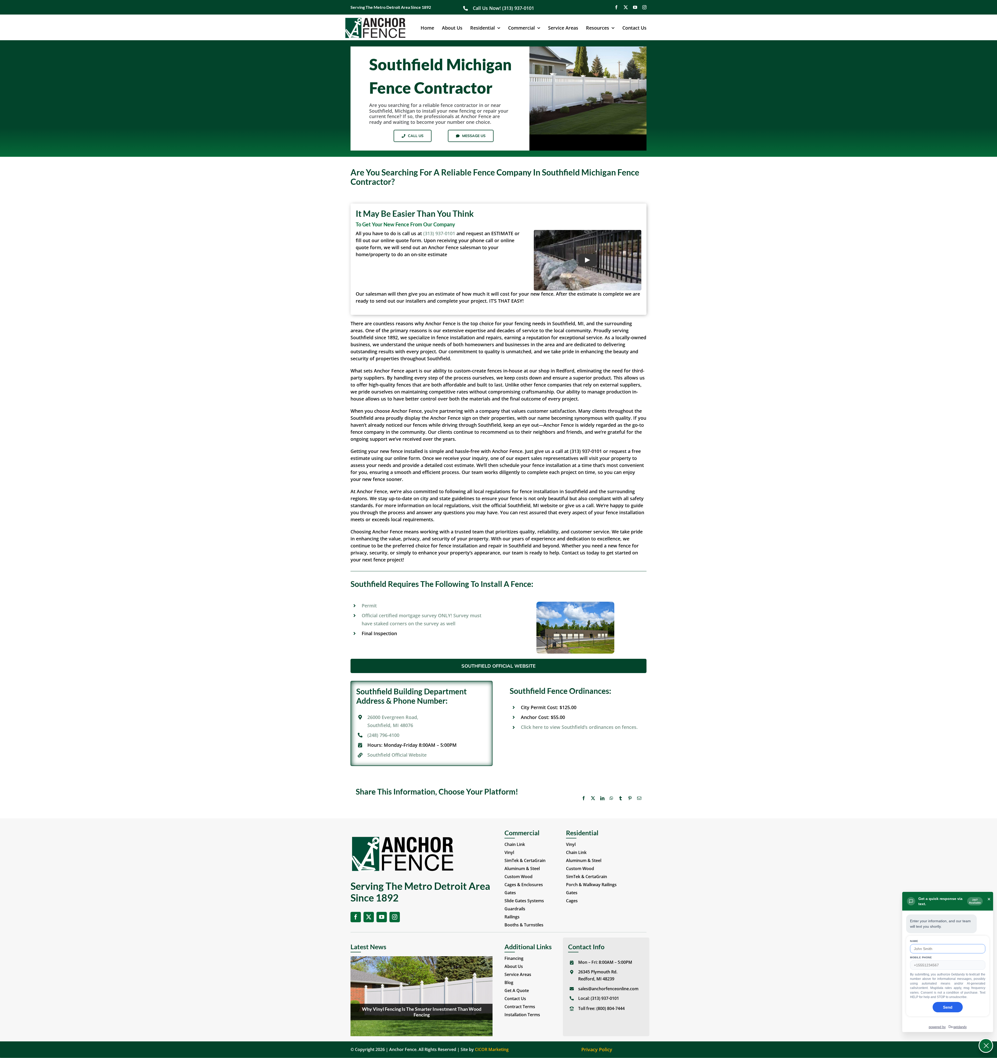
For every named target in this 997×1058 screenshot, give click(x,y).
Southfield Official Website (397, 755)
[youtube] (635, 7)
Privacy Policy (596, 1049)
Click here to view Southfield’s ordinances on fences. (579, 727)
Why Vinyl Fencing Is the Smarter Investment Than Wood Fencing (421, 1012)
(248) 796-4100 (383, 735)
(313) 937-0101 (439, 233)
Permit (369, 605)
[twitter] (626, 7)
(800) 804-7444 (610, 1008)
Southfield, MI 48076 (390, 725)
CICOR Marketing (492, 1049)
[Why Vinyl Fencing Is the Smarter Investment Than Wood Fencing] (422, 996)
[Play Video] (587, 260)
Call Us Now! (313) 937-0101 (504, 8)
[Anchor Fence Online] (375, 20)
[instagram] (644, 7)
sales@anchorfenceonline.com (608, 989)
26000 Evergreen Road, (392, 717)
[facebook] (616, 7)
